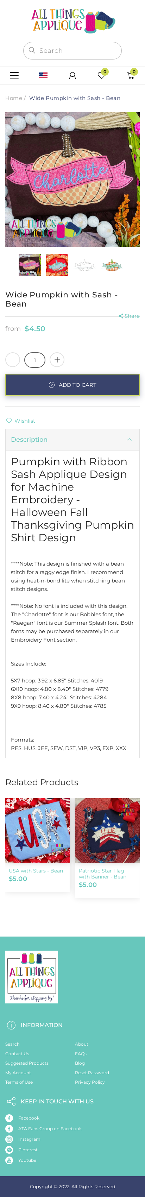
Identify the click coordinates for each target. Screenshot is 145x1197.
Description (29, 439)
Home (13, 98)
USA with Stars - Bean (36, 871)
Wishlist (24, 420)
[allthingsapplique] (72, 20)
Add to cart (77, 385)
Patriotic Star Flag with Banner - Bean (102, 874)
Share (132, 316)
